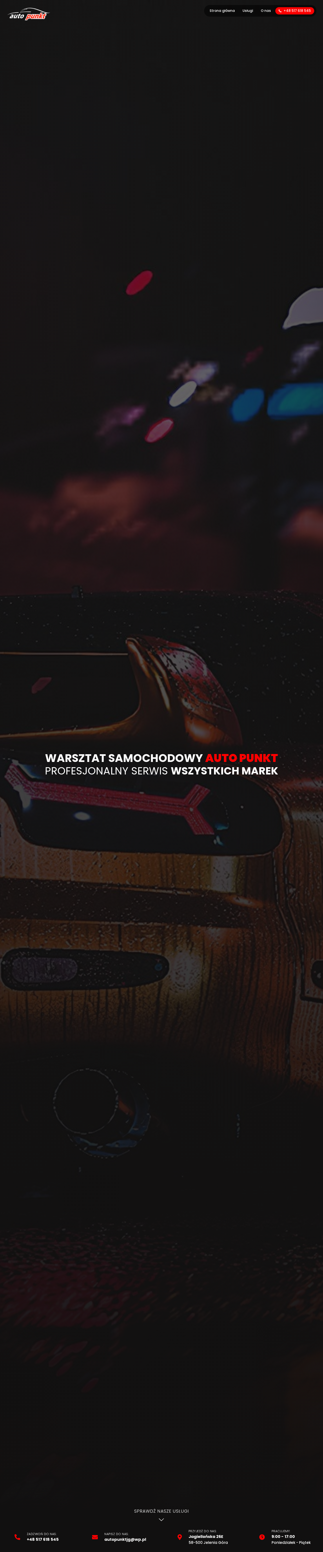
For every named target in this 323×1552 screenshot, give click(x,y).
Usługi (248, 10)
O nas (266, 10)
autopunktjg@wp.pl (125, 1539)
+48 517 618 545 (297, 10)
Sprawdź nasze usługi (161, 1511)
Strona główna (222, 10)
